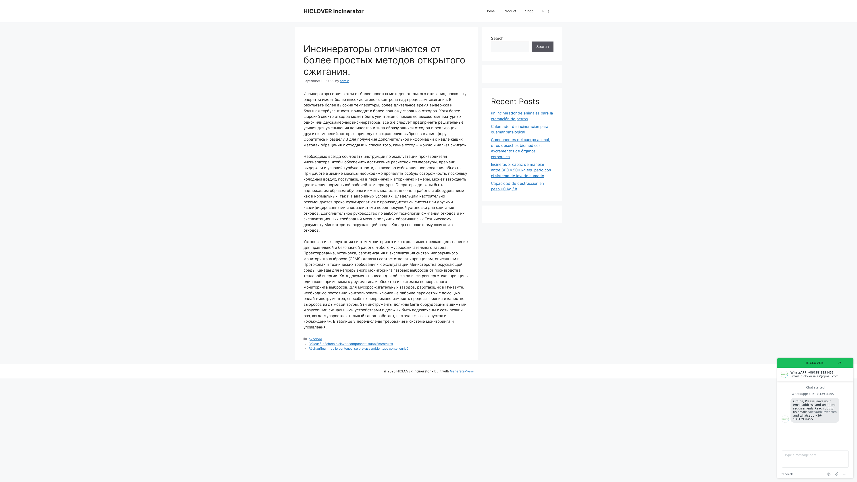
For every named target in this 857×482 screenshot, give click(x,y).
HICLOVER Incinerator (334, 11)
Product (510, 11)
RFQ (545, 11)
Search (497, 38)
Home (490, 11)
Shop (529, 11)
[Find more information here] (815, 418)
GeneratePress (462, 371)
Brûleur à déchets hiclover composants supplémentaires (351, 344)
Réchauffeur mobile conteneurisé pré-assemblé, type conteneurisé (358, 348)
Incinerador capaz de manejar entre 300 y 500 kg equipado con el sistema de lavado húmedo (521, 170)
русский (315, 339)
